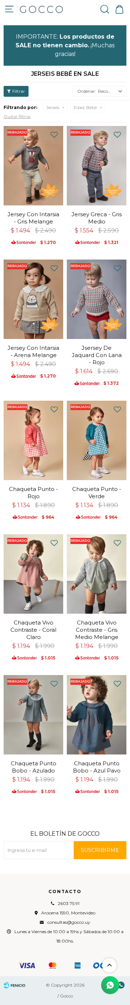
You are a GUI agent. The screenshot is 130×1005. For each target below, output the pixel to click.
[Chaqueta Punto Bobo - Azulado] (33, 714)
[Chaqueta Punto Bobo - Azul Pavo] (96, 714)
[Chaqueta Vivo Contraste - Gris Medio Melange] (96, 574)
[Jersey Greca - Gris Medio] (96, 165)
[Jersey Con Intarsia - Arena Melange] (33, 299)
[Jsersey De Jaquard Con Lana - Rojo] (96, 299)
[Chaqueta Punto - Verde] (96, 440)
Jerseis (52, 107)
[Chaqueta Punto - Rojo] (33, 440)
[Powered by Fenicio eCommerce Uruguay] (14, 985)
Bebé (85, 107)
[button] (105, 9)
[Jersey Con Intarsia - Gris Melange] (33, 165)
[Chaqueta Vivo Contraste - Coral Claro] (33, 574)
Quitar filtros (17, 116)
